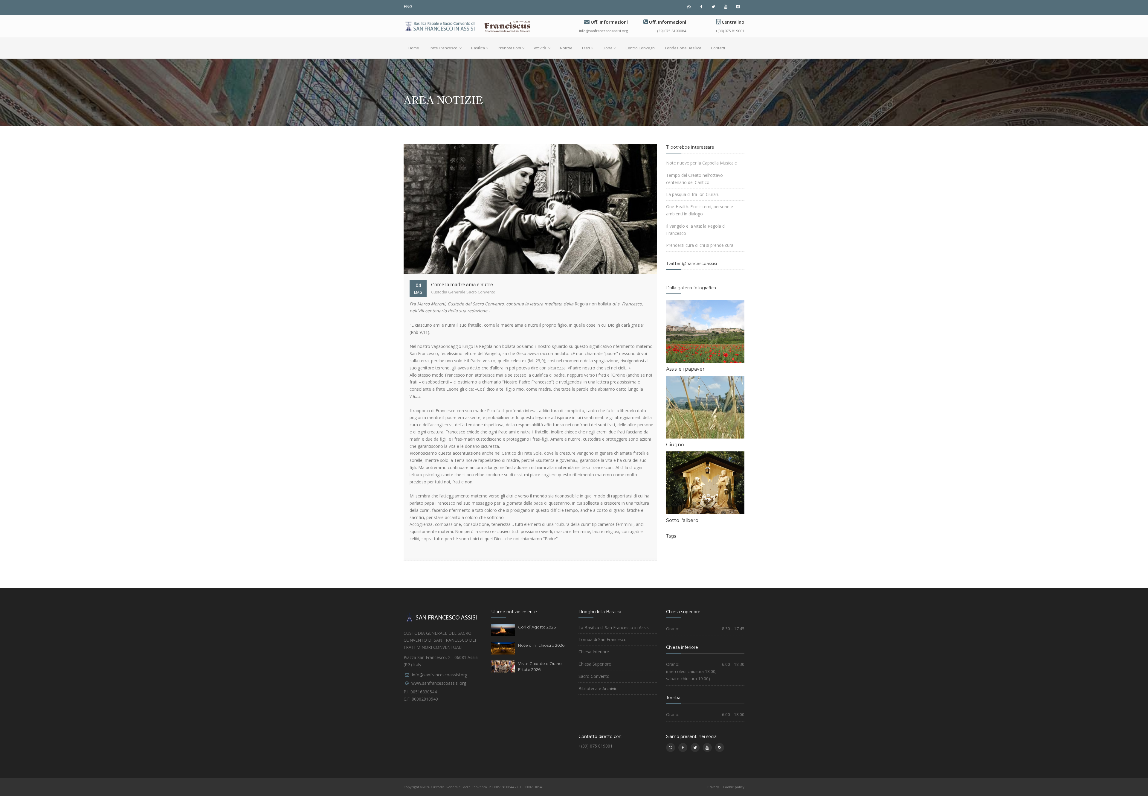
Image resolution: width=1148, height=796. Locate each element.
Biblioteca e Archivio (598, 688)
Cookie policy (733, 787)
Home (413, 48)
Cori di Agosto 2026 (537, 627)
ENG (408, 6)
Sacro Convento (594, 676)
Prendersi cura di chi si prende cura (699, 245)
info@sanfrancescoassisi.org (603, 31)
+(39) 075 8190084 (670, 31)
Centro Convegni (640, 48)
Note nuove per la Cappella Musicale (701, 163)
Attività (540, 48)
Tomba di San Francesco (602, 639)
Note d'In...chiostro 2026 (541, 645)
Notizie (566, 48)
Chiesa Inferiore (593, 652)
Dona (608, 48)
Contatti (718, 48)
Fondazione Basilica (683, 48)
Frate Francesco (443, 48)
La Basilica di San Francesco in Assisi (614, 627)
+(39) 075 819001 (729, 31)
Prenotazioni (509, 48)
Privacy (713, 787)
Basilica (478, 48)
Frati (586, 48)
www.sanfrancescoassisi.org (438, 683)
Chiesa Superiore (594, 664)
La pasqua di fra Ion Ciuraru (693, 194)
